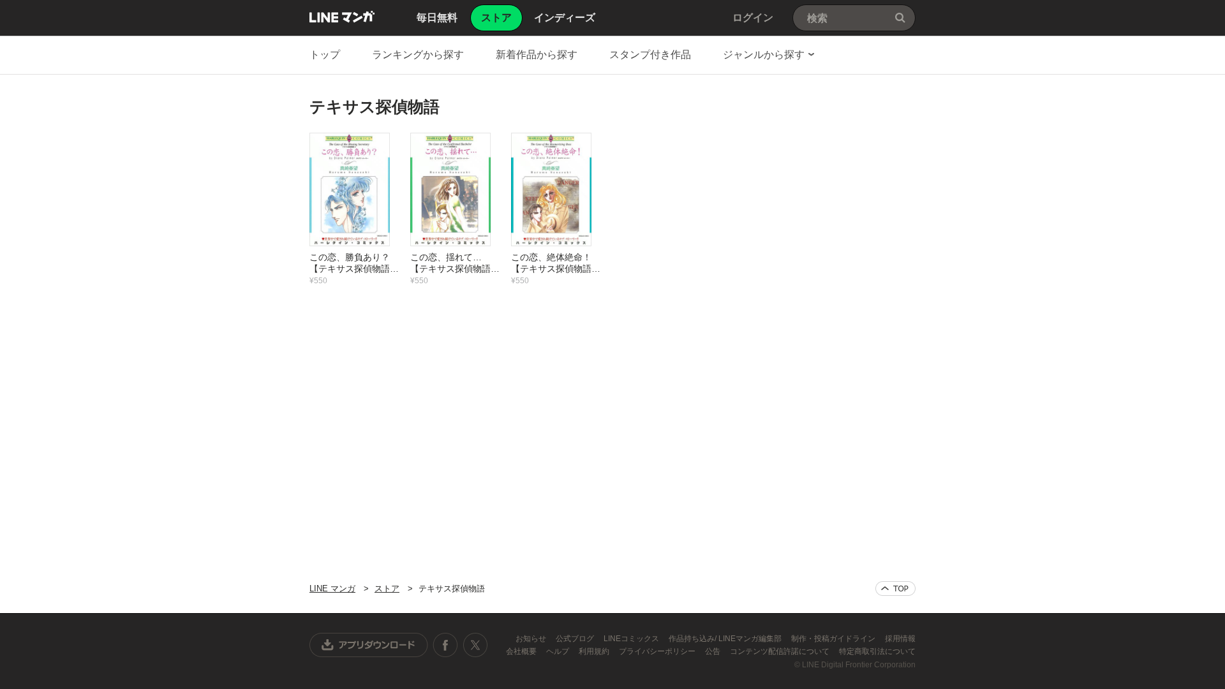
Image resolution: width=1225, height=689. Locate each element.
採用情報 (900, 638)
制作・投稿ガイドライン (834, 638)
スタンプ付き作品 (650, 54)
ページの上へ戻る (895, 588)
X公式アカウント (475, 645)
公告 (713, 651)
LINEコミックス (632, 638)
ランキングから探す (418, 54)
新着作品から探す (536, 54)
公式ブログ (576, 638)
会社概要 (522, 651)
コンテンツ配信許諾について (780, 651)
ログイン (752, 17)
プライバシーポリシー (658, 651)
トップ (324, 54)
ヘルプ (558, 651)
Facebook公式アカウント (445, 645)
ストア (387, 588)
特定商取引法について (877, 651)
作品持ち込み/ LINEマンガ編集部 (726, 638)
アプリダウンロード (368, 645)
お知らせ (532, 638)
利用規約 (595, 651)
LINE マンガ (342, 16)
